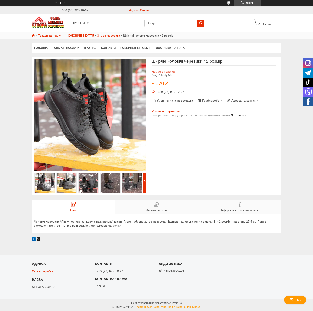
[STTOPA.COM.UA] (48, 23)
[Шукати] (200, 23)
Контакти (108, 48)
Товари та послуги (50, 35)
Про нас (90, 48)
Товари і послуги (65, 48)
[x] (38, 239)
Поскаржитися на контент (150, 306)
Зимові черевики (108, 35)
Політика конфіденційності (184, 306)
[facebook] (34, 239)
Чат (298, 300)
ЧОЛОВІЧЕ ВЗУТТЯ (80, 35)
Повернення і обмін (135, 48)
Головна (41, 48)
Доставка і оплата (170, 48)
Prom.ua (177, 303)
